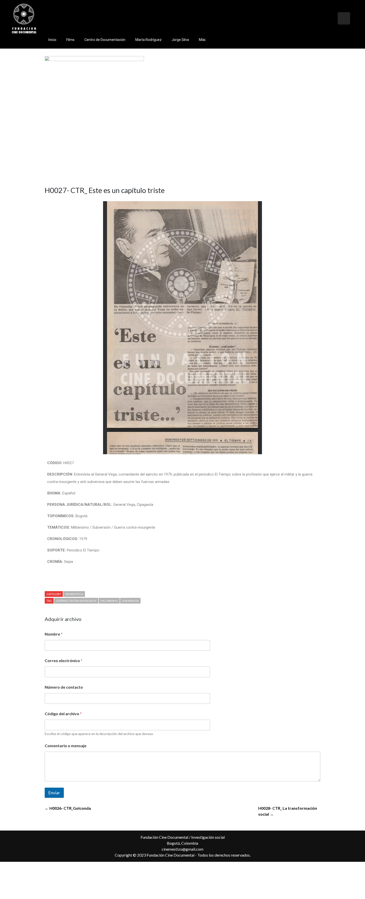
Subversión (130, 600)
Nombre (54, 634)
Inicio (52, 40)
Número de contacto (64, 687)
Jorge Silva (180, 40)
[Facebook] (330, 18)
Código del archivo (63, 713)
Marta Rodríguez (148, 40)
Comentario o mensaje (65, 745)
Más (202, 40)
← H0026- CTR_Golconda (68, 808)
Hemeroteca (74, 594)
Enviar (54, 792)
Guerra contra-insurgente (76, 600)
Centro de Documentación (104, 40)
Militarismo (109, 600)
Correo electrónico (63, 660)
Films (70, 40)
